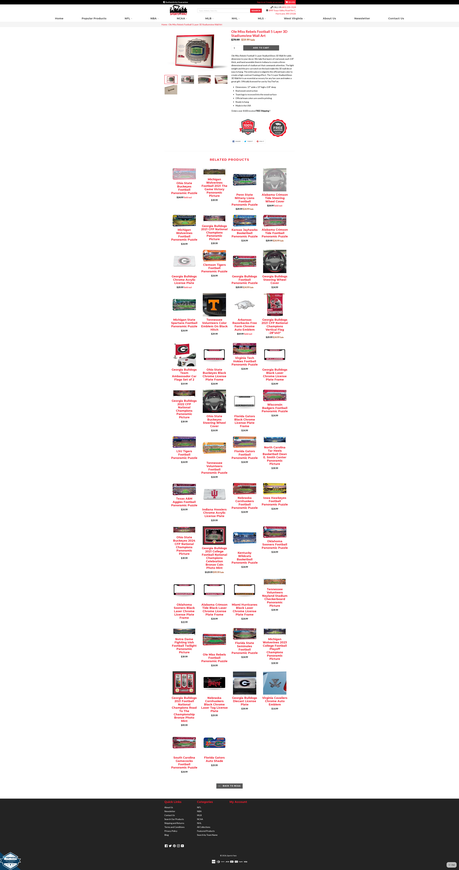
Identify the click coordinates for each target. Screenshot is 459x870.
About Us (329, 18)
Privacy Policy (170, 831)
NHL (240, 18)
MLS (266, 18)
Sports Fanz (232, 855)
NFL (133, 18)
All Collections (203, 827)
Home (59, 18)
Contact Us (396, 18)
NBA (159, 18)
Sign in (260, 2)
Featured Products (206, 831)
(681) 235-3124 (288, 7)
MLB (213, 18)
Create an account (274, 2)
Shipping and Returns (174, 823)
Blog (166, 835)
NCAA (186, 18)
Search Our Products (174, 819)
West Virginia (299, 18)
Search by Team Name (207, 835)
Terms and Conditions (174, 827)
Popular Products (94, 18)
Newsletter (362, 18)
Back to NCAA (231, 786)
